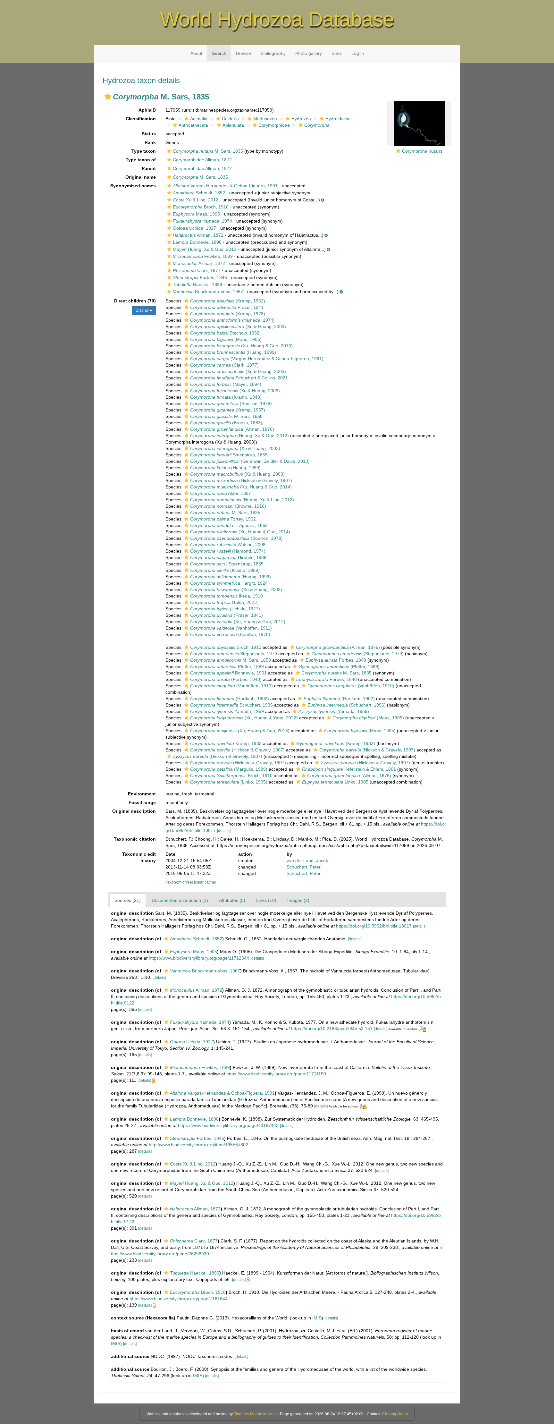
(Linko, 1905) (228, 781)
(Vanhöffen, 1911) (231, 628)
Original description (134, 811)
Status (149, 133)
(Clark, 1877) (224, 365)
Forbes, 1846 (200, 277)
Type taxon (143, 151)
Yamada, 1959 (227, 711)
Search (219, 53)
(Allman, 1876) (232, 429)
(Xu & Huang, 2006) (235, 390)
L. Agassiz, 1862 (229, 525)
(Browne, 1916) (228, 506)
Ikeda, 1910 (226, 595)
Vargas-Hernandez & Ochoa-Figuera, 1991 (225, 185)
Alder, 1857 (220, 493)
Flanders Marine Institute (255, 1414)
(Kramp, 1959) (225, 570)
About (196, 53)
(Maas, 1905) (226, 339)
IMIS (317, 1317)
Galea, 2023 (223, 602)
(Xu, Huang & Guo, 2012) (237, 621)
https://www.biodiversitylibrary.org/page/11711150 (276, 1073)
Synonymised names (133, 185)
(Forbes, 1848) (226, 679)
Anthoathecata (193, 125)
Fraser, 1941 (227, 307)
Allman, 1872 (198, 235)
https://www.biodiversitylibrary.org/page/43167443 (228, 1125)
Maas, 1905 (196, 213)
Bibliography (273, 53)
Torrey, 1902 (223, 518)
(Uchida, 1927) (225, 608)
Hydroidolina (338, 118)
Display (143, 310)
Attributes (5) (232, 900)
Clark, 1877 (197, 270)
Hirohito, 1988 (228, 557)
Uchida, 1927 (194, 228)
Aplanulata (233, 125)
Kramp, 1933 (226, 743)
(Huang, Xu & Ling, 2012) (242, 499)
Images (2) (298, 900)
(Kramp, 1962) (227, 300)
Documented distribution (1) (180, 900)
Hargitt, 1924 (229, 583)
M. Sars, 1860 (226, 416)
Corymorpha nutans (422, 151)
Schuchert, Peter (304, 866)
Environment (142, 793)
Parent (149, 168)
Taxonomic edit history (139, 857)
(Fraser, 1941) (226, 615)
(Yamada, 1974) (232, 320)
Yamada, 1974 (202, 221)
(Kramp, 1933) (335, 743)
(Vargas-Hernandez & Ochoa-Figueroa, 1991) (256, 358)
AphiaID (147, 110)
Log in (357, 53)
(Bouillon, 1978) (231, 403)
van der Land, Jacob (307, 860)
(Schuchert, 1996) (346, 705)
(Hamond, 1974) (227, 551)
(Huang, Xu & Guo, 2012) (239, 435)
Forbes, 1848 (336, 660)
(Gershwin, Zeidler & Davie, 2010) (250, 461)
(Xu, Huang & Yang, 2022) (244, 717)
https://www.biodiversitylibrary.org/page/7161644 (179, 1298)
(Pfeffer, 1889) (339, 666)
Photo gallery (308, 53)
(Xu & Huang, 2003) (238, 326)
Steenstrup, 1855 (229, 454)
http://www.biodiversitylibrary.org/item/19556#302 (198, 1144)
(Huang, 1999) (233, 352)
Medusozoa (265, 118)
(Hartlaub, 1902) (229, 698)
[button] (108, 96)
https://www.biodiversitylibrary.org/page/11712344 (199, 958)
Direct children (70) (135, 300)
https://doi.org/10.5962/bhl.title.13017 (374, 925)
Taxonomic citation (135, 839)
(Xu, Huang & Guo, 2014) (241, 486)
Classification (141, 118)
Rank (150, 142)
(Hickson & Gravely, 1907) (241, 480)
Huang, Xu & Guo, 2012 (204, 249)
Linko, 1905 (335, 781)
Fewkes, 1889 (203, 256)
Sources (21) (127, 900)
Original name (140, 177)
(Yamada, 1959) (333, 711)
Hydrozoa (301, 118)
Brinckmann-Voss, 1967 (208, 291)
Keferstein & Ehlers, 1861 (349, 769)
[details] (224, 830)
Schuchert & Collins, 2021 (239, 377)
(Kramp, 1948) (226, 397)
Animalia (198, 118)
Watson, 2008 (227, 544)
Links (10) (266, 900)
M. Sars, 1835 (208, 151)
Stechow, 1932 (224, 332)
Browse (243, 53)
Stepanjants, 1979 (233, 653)
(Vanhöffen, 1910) (231, 685)
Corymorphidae (274, 125)
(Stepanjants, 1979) (358, 653)
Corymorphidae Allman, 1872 (202, 159)
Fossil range (142, 802)
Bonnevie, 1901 (228, 672)
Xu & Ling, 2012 (195, 199)
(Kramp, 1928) (227, 313)
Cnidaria (230, 118)
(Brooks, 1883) (226, 422)
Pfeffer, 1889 (227, 666)
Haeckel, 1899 (197, 284)
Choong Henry (395, 1414)
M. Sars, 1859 (230, 660)
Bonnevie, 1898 (197, 242)
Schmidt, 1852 (199, 192)
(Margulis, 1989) (228, 769)
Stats (337, 53)
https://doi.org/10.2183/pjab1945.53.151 (332, 1028)
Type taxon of (141, 159)
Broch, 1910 (201, 206)
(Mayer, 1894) (225, 384)
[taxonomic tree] (179, 882)
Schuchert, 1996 (231, 705)
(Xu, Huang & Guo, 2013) (241, 345)
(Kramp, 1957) (227, 409)
